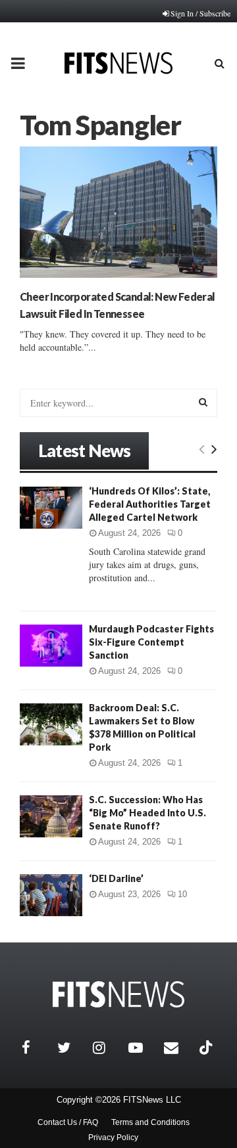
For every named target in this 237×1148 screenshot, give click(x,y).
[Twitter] (71, 1047)
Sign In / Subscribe (200, 13)
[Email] (178, 1047)
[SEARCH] (203, 402)
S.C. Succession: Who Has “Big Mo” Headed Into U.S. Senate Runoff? (147, 812)
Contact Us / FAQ (68, 1122)
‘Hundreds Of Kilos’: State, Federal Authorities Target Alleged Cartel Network (150, 504)
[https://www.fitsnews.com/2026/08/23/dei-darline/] (51, 895)
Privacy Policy (113, 1137)
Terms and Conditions (150, 1122)
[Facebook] (36, 1047)
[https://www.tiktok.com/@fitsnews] (207, 1047)
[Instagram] (107, 1047)
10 (182, 894)
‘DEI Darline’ (116, 878)
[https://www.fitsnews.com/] (118, 994)
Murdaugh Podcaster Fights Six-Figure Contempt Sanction (151, 642)
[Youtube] (142, 1047)
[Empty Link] (202, 448)
